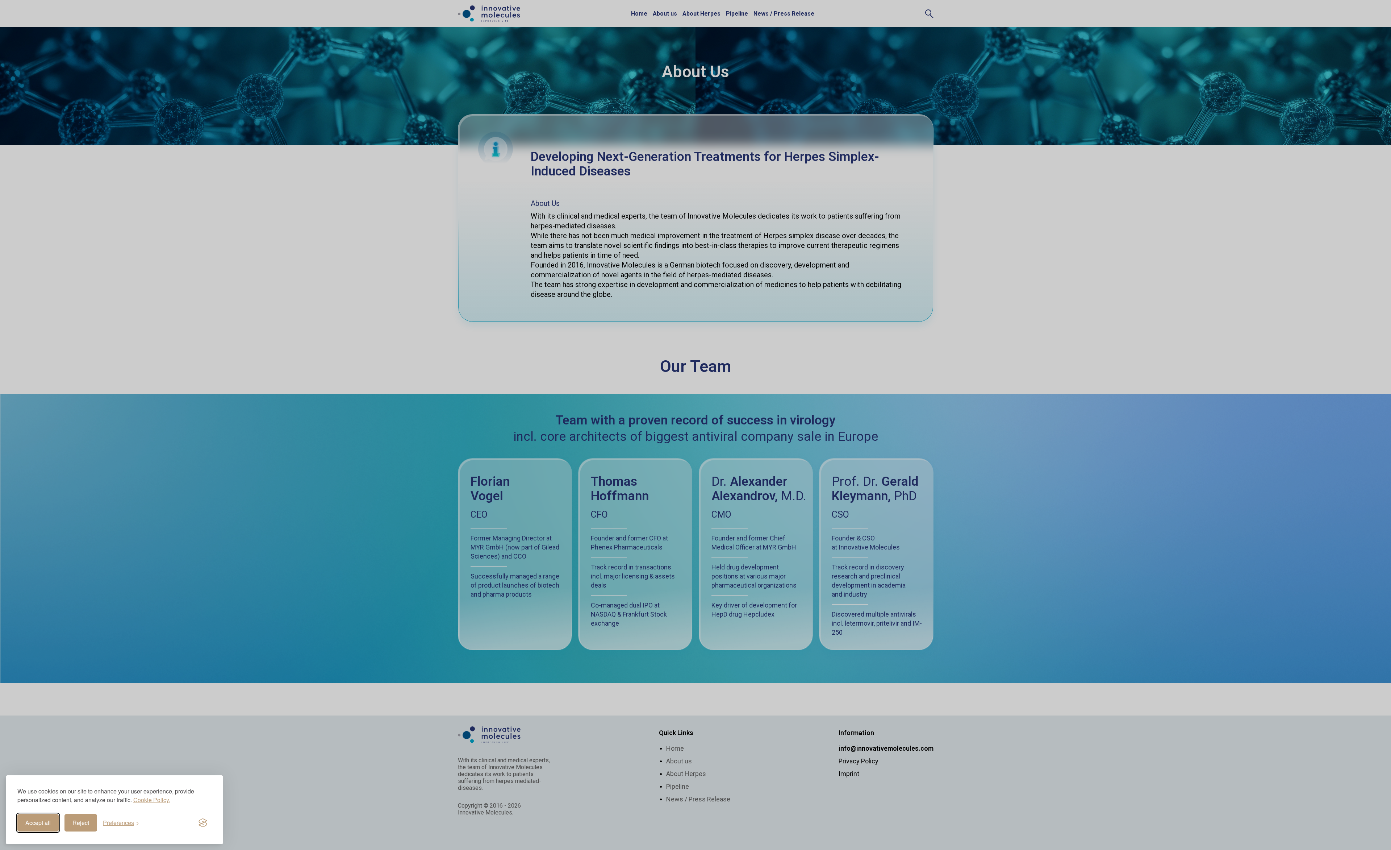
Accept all (38, 822)
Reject (80, 822)
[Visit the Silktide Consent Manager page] (203, 823)
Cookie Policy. (151, 800)
